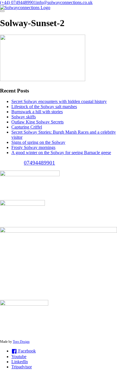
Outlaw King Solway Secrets (37, 121)
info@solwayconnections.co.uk (64, 2)
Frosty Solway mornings (33, 147)
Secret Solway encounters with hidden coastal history (59, 101)
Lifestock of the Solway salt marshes (44, 106)
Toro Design (21, 342)
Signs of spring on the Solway (38, 142)
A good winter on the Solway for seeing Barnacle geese (61, 152)
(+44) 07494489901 (18, 2)
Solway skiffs (23, 116)
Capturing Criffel (26, 127)
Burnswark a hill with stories (37, 111)
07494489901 (39, 163)
